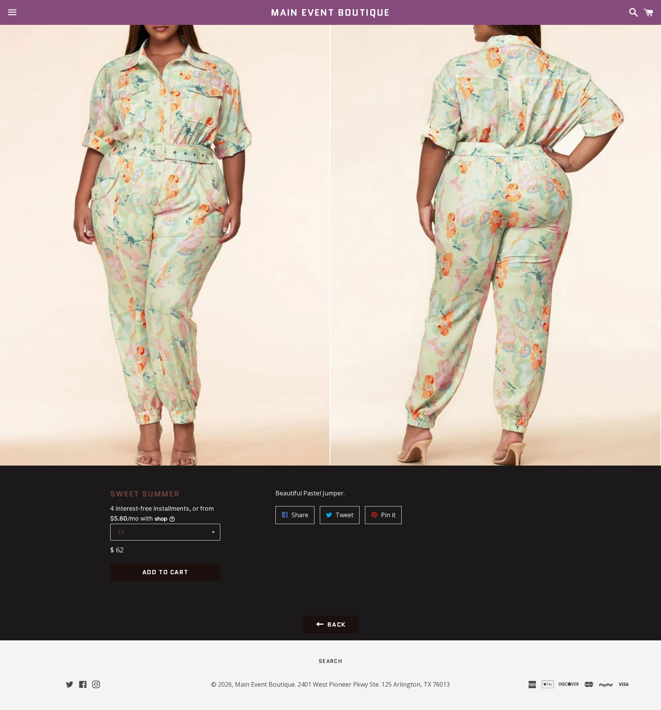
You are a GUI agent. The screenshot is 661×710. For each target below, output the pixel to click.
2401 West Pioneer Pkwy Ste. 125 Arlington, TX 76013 (374, 684)
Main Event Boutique (330, 12)
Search (330, 661)
